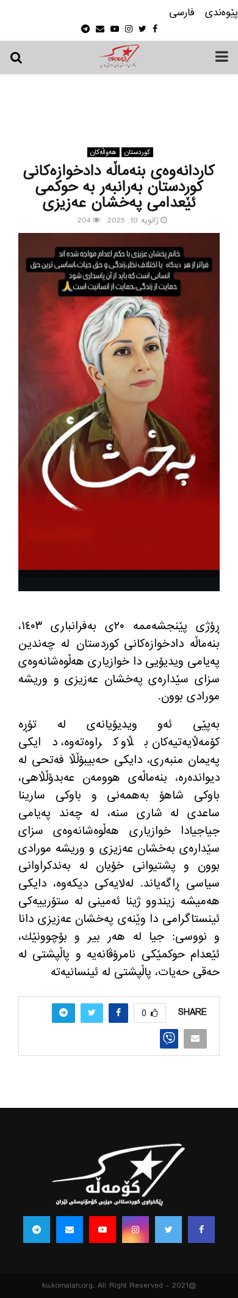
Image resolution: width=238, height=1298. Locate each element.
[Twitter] (168, 1229)
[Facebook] (201, 1229)
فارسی (182, 13)
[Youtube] (102, 1229)
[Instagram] (135, 1229)
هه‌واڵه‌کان (103, 152)
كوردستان (137, 152)
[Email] (69, 1229)
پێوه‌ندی (221, 13)
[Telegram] (36, 1229)
